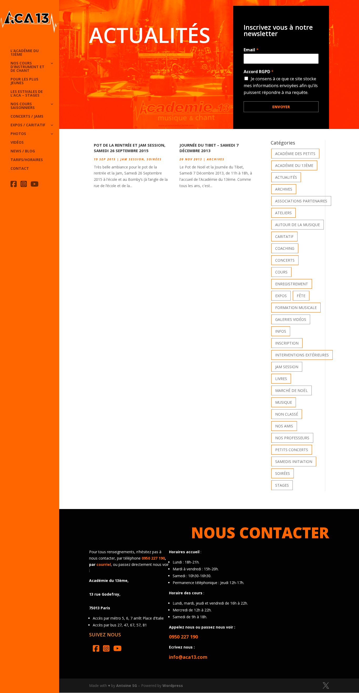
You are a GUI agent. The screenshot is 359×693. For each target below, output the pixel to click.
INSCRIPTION (287, 343)
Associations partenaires (301, 200)
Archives (215, 159)
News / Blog (23, 151)
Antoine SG (126, 685)
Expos (281, 295)
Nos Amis (284, 425)
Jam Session (132, 159)
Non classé (286, 414)
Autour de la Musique (297, 224)
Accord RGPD (259, 71)
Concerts (285, 260)
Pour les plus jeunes (24, 81)
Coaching (284, 248)
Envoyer (281, 106)
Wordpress (172, 685)
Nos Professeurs (292, 437)
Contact (20, 169)
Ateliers (283, 212)
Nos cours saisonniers (23, 106)
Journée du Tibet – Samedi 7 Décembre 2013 (209, 147)
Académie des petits (295, 153)
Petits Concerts (291, 449)
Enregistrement (291, 283)
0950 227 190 (153, 558)
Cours (281, 272)
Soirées (154, 159)
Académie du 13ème (294, 165)
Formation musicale (296, 307)
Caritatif (284, 236)
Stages (282, 485)
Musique (283, 402)
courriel (103, 564)
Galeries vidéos (290, 319)
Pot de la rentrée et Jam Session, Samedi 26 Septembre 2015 (129, 147)
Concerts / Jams (27, 116)
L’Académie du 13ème (25, 53)
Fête (301, 295)
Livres (281, 378)
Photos (18, 134)
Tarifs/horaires (27, 160)
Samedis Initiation (293, 461)
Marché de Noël (291, 390)
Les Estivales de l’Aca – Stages (27, 94)
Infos (280, 331)
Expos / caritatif (28, 125)
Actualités (286, 177)
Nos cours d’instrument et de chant (27, 67)
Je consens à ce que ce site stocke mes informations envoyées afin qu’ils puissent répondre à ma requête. (281, 85)
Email (251, 50)
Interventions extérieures (302, 354)
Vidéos (17, 143)
